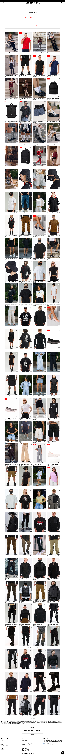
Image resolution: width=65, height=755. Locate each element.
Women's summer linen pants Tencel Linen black (53, 372)
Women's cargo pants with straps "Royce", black (25, 647)
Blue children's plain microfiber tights (10, 75)
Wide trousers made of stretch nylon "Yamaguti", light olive (53, 555)
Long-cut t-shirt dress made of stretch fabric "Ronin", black (11, 372)
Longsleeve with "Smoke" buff (37, 624)
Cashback (1, 744)
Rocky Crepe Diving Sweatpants (24, 532)
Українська (44, 743)
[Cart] (64, 3)
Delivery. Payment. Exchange (4, 745)
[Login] (62, 3)
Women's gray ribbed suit (37, 464)
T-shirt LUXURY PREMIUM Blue (52, 75)
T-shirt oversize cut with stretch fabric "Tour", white (39, 281)
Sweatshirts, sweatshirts (22, 692)
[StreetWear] (33, 3)
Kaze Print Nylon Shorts (22, 75)
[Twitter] (28, 754)
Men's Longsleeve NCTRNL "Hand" (38, 532)
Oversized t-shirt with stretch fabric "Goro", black (39, 258)
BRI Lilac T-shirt (49, 487)
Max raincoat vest (21, 601)
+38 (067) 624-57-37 (25, 741)
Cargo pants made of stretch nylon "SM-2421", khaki (25, 555)
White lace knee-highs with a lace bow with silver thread (25, 144)
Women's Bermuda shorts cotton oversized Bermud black (11, 258)
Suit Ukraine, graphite (22, 441)
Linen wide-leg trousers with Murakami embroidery (39, 692)
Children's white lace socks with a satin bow (11, 144)
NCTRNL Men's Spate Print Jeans (38, 715)
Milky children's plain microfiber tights (24, 98)
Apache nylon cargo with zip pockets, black (53, 715)
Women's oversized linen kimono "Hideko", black (11, 532)
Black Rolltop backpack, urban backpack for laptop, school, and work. (11, 121)
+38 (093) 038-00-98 (25, 744)
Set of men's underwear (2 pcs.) (38, 121)
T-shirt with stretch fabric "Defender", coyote (53, 235)
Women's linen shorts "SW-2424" (52, 441)
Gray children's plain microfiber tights (38, 52)
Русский (52, 743)
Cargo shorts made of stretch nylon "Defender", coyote (11, 487)
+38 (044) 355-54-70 (25, 740)
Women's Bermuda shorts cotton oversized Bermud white (39, 441)
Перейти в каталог (32, 718)
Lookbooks (2, 749)
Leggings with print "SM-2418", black (52, 692)
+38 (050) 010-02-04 (25, 743)
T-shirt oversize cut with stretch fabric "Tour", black (25, 304)
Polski (46, 743)
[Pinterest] (29, 754)
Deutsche (48, 743)
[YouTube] (26, 754)
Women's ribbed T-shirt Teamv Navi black (11, 441)
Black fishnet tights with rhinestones (52, 52)
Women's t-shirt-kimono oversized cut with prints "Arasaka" (53, 212)
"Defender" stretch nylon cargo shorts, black (11, 395)
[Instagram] (24, 754)
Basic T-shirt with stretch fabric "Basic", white (11, 212)
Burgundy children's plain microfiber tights (11, 98)
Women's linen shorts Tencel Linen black (25, 258)
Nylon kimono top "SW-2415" (51, 395)
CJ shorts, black (49, 258)
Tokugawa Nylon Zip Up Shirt (9, 692)
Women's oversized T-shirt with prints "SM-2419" (25, 281)
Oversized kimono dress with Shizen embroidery (11, 235)
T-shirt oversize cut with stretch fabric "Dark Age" (25, 372)
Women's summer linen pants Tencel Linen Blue (39, 372)
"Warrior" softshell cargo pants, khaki (10, 601)
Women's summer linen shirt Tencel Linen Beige (39, 212)
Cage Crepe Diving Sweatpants (38, 555)
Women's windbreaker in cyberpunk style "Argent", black (53, 601)
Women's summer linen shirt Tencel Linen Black (11, 304)
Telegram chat (24, 745)
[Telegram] (33, 754)
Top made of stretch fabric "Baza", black (53, 281)
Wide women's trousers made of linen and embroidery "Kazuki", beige (25, 464)
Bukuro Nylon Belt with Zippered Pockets (25, 624)
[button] (17, 33)
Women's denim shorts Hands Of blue (39, 395)
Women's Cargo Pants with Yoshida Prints (53, 624)
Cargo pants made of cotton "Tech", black (53, 647)
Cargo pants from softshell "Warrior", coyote (11, 555)
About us (46, 738)
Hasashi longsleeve (36, 578)
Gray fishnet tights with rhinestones (38, 144)
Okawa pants (7, 578)
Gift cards (1, 743)
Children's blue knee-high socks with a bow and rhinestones (11, 52)
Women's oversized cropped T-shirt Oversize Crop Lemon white (39, 304)
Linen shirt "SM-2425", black (23, 578)
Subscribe (32, 734)
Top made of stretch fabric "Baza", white (25, 418)
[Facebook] (22, 754)
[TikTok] (31, 754)
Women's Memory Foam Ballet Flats (38, 235)
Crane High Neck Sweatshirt (51, 532)
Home (0, 5)
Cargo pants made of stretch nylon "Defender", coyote (39, 601)
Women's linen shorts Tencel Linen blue (39, 487)
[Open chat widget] (62, 752)
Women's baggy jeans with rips (37, 647)
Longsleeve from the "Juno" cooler (52, 418)
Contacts (1, 748)
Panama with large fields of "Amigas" (10, 281)
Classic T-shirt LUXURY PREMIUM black (39, 75)
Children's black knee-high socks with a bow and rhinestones (53, 144)
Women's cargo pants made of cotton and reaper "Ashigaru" (11, 624)
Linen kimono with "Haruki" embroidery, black (53, 578)
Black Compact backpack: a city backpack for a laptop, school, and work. (53, 98)
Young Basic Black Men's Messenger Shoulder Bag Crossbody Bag (25, 121)
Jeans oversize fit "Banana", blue (24, 212)
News (1, 741)
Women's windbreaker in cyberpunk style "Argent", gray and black (25, 715)
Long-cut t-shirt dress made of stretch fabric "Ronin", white (53, 304)
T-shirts (20, 52)
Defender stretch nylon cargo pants (10, 715)
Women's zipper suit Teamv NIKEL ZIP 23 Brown (11, 464)
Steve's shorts (35, 418)
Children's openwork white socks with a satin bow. (39, 98)
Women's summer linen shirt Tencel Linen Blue (25, 395)
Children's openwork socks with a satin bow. (53, 121)
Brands (1, 740)
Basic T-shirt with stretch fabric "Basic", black (25, 487)
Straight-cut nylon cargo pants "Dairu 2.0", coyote (25, 235)
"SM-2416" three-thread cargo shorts (10, 647)
